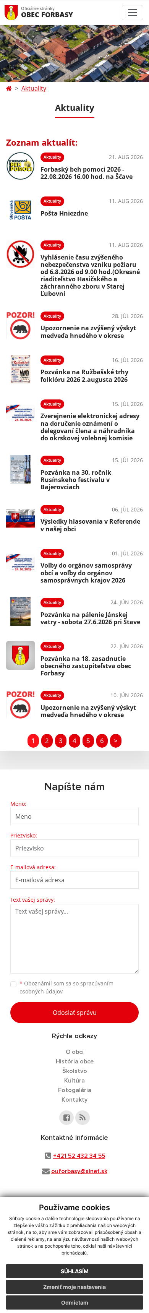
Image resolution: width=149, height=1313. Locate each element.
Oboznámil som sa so (66, 987)
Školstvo (74, 1071)
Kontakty (74, 1100)
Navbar (18, 12)
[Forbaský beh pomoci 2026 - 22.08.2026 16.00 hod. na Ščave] (20, 166)
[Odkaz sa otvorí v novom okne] (66, 1117)
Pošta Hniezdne (64, 213)
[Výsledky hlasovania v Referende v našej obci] (20, 518)
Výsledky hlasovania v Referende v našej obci (90, 525)
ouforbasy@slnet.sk (79, 1171)
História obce (75, 1061)
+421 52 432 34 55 (79, 1156)
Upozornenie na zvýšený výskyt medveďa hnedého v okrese (88, 331)
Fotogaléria (74, 1090)
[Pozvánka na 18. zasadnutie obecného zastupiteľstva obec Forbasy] (20, 658)
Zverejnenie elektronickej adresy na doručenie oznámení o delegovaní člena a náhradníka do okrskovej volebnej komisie (89, 427)
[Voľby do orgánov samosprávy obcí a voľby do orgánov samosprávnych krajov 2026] (20, 565)
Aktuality (33, 88)
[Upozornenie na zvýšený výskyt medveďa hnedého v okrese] (20, 325)
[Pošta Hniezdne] (20, 210)
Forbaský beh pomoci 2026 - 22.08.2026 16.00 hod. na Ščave (86, 173)
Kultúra (74, 1081)
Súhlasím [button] (75, 1271)
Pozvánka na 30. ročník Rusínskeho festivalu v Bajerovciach (75, 479)
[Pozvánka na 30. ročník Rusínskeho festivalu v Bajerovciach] (20, 472)
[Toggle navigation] (132, 12)
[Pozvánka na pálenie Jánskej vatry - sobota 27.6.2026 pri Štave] (20, 611)
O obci (75, 1052)
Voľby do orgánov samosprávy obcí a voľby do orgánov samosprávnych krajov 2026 (86, 572)
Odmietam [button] (74, 1302)
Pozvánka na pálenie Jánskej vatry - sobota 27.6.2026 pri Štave (90, 618)
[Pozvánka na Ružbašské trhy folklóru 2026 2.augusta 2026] (20, 369)
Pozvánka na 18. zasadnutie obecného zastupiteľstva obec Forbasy (85, 665)
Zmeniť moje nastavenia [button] (74, 1287)
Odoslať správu (75, 1012)
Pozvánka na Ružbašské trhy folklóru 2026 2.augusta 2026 (84, 375)
